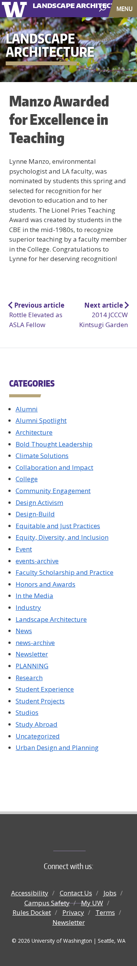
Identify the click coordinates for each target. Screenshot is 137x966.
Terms (105, 912)
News (24, 630)
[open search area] (103, 8)
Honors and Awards (45, 584)
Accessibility (29, 893)
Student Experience (45, 689)
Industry (28, 607)
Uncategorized (38, 736)
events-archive (37, 560)
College (27, 478)
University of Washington (16, 8)
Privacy (73, 912)
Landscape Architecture (62, 3)
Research (29, 677)
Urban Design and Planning (57, 747)
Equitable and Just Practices (58, 525)
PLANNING (32, 665)
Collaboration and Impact (54, 467)
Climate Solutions (42, 455)
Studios (27, 712)
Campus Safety (47, 902)
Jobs (110, 893)
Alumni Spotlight (41, 420)
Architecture (34, 432)
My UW (92, 902)
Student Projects (40, 701)
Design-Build (35, 514)
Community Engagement (53, 490)
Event (24, 549)
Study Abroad (36, 724)
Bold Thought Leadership (54, 444)
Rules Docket (32, 912)
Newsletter (32, 654)
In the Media (34, 595)
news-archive (35, 642)
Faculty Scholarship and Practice (64, 572)
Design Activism (39, 502)
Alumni (27, 409)
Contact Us (76, 893)
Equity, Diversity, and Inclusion (62, 537)
